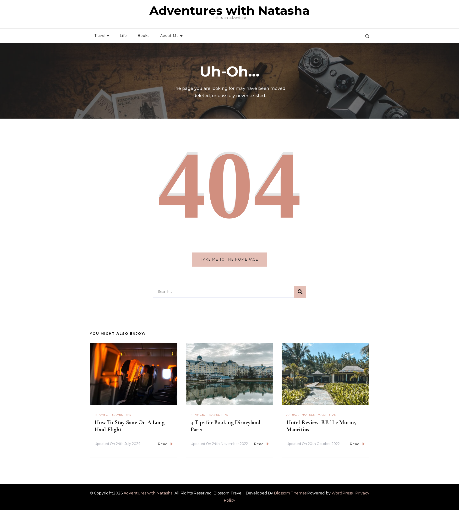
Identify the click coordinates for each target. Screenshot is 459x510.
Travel (99, 35)
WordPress (342, 493)
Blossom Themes (290, 493)
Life (123, 35)
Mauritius (327, 414)
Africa (292, 414)
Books (143, 35)
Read (163, 444)
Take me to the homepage (229, 259)
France (197, 414)
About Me (169, 35)
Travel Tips (120, 414)
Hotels (308, 414)
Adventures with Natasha (229, 10)
